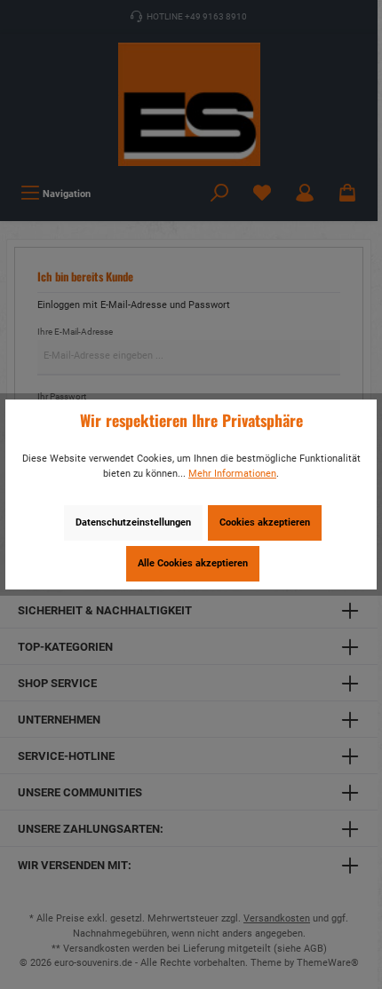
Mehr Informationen (232, 473)
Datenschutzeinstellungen (133, 522)
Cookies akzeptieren (264, 522)
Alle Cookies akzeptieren (193, 563)
